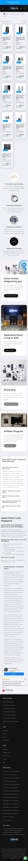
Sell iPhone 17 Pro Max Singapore (11, 771)
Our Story (5, 749)
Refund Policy (6, 755)
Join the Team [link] (10, 445)
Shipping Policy (6, 752)
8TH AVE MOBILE (13, 668)
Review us (14, 674)
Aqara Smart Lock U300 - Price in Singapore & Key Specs (7, 126)
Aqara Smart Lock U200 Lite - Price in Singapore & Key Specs (20, 126)
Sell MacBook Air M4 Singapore (10, 807)
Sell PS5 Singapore (7, 820)
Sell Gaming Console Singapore (11, 721)
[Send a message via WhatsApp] (25, 858)
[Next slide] (26, 685)
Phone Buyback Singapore (9, 711)
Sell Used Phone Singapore (9, 718)
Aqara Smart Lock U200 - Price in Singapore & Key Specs (20, 97)
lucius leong (9, 689)
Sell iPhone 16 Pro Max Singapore (11, 778)
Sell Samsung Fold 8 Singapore (10, 794)
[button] (2, 8)
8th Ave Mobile (8, 848)
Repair (4, 737)
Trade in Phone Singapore (9, 715)
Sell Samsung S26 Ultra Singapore (11, 791)
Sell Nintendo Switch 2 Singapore (11, 810)
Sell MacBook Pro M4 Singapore (11, 804)
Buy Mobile (5, 730)
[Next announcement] (25, 2)
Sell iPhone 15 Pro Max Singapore (11, 784)
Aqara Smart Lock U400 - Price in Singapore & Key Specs (7, 97)
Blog (4, 762)
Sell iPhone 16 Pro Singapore (10, 781)
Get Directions (10, 350)
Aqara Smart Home (14, 13)
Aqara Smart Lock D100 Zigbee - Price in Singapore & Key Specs (20, 39)
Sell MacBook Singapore (9, 708)
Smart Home (6, 740)
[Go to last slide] (2, 685)
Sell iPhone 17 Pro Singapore (10, 774)
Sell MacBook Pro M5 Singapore (11, 797)
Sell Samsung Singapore (9, 705)
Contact (5, 759)
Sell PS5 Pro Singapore (8, 817)
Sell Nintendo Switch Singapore (10, 813)
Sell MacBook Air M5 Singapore (10, 800)
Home (6, 13)
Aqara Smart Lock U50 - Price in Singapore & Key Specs (7, 155)
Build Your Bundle (11, 295)
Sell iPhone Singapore (8, 702)
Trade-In (5, 733)
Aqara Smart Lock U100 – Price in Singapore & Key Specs (20, 68)
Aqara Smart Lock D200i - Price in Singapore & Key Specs (7, 39)
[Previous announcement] (2, 2)
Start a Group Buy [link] (11, 404)
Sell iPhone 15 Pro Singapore (10, 787)
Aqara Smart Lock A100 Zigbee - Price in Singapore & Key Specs (7, 68)
